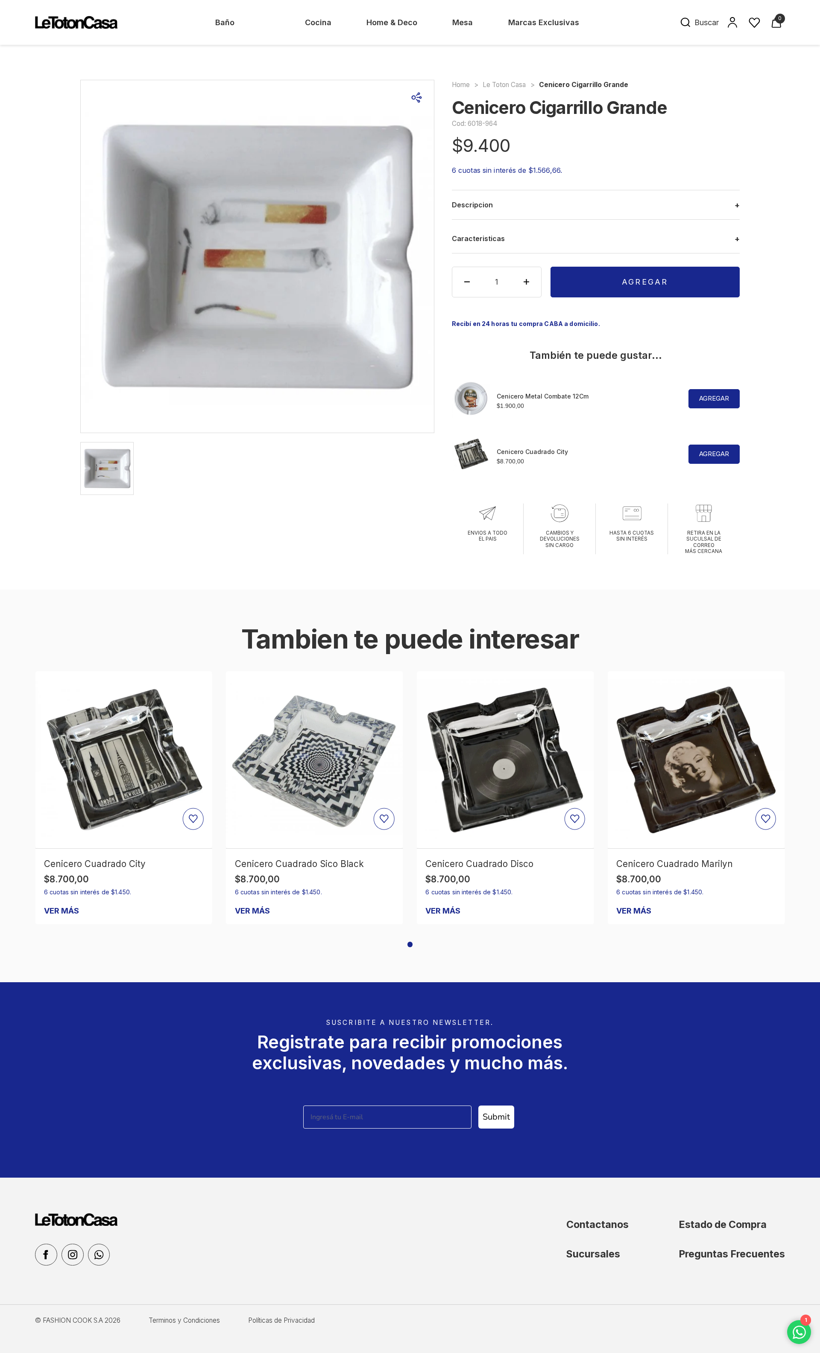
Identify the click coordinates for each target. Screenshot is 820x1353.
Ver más (61, 910)
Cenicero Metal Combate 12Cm (543, 396)
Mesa (462, 22)
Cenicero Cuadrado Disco (479, 863)
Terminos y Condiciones (184, 1320)
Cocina (318, 22)
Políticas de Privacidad (281, 1320)
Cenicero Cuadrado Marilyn (674, 863)
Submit (496, 1117)
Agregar (645, 281)
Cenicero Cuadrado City (532, 451)
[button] (410, 944)
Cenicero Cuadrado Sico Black (299, 863)
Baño (224, 22)
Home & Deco (391, 22)
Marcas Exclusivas (543, 22)
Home (461, 85)
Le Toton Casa (504, 85)
